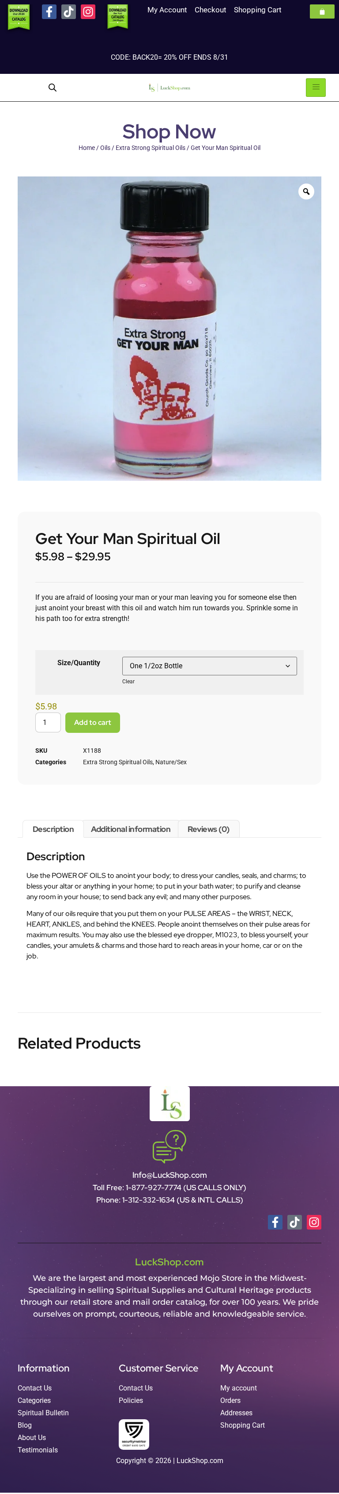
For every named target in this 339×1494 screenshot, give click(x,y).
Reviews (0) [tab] (209, 829)
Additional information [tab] (130, 829)
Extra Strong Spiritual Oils (150, 147)
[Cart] (322, 11)
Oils (105, 147)
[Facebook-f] (49, 11)
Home (87, 147)
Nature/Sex (171, 762)
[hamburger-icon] (316, 87)
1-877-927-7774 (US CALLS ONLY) (186, 1187)
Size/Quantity (78, 663)
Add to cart (92, 722)
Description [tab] (53, 829)
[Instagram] (88, 11)
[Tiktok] (68, 11)
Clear (128, 681)
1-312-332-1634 (149, 1200)
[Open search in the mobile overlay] (52, 88)
